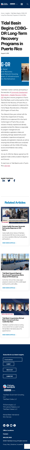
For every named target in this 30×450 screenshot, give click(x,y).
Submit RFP (9, 376)
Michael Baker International (11, 415)
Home (2, 13)
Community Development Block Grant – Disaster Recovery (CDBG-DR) (14, 94)
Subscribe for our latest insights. (13, 355)
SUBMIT (8, 364)
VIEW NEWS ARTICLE (9, 243)
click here (7, 166)
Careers (5, 434)
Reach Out (9, 370)
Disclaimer (13, 444)
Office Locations (8, 430)
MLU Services (7, 417)
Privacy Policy (6, 444)
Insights (7, 13)
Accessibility (20, 444)
